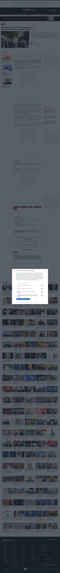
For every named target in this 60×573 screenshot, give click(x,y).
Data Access (30, 302)
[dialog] (30, 286)
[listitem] (30, 283)
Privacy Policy (35, 302)
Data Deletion (25, 302)
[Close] (46, 271)
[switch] (41, 285)
